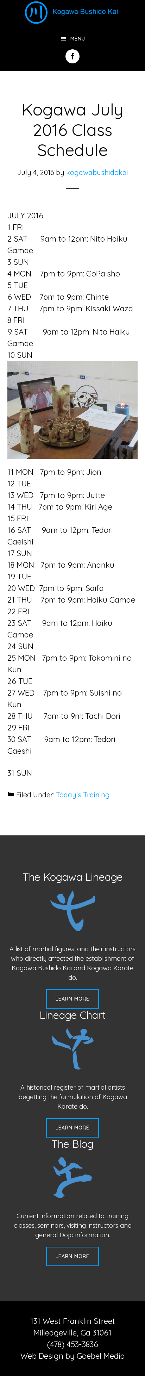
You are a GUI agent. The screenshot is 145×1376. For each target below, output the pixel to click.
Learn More (72, 999)
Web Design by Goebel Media (72, 1356)
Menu (77, 39)
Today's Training (83, 794)
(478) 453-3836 (72, 1344)
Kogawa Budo (72, 12)
